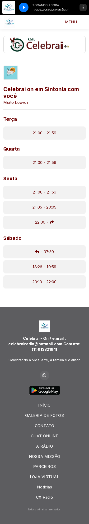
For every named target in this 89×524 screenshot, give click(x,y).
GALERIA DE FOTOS (44, 415)
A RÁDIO (44, 446)
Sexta (10, 178)
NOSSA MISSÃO (44, 456)
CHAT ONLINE (44, 436)
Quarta (11, 149)
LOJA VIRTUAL (44, 476)
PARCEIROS (44, 466)
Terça (10, 119)
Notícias (44, 487)
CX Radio (44, 497)
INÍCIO (44, 405)
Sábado (12, 238)
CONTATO (44, 425)
